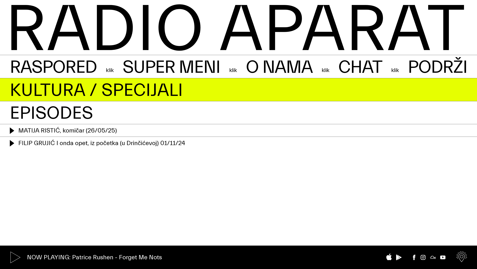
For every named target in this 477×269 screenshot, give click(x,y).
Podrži (437, 67)
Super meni (171, 67)
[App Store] (389, 257)
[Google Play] (399, 257)
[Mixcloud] (433, 257)
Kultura (47, 90)
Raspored (53, 67)
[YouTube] (443, 257)
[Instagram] (423, 257)
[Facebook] (414, 257)
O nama (279, 67)
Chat (360, 67)
